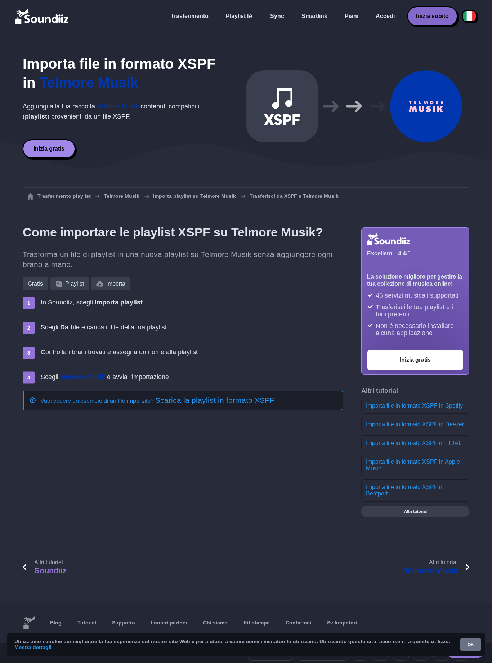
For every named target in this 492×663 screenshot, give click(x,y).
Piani (351, 16)
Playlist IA (239, 16)
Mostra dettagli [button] (33, 647)
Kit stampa (256, 623)
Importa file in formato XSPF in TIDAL (414, 443)
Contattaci (298, 623)
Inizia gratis (48, 149)
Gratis (35, 284)
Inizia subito (432, 16)
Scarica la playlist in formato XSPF (214, 400)
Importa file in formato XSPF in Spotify (414, 405)
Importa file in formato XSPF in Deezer (415, 424)
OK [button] (471, 644)
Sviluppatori (342, 623)
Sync (277, 16)
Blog (56, 623)
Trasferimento (190, 16)
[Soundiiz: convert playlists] (29, 623)
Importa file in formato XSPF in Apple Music (413, 465)
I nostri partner (169, 623)
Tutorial (86, 623)
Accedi (385, 16)
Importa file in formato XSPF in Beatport (405, 490)
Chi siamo (215, 623)
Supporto (123, 623)
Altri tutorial (415, 511)
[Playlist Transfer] (42, 16)
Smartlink (314, 16)
